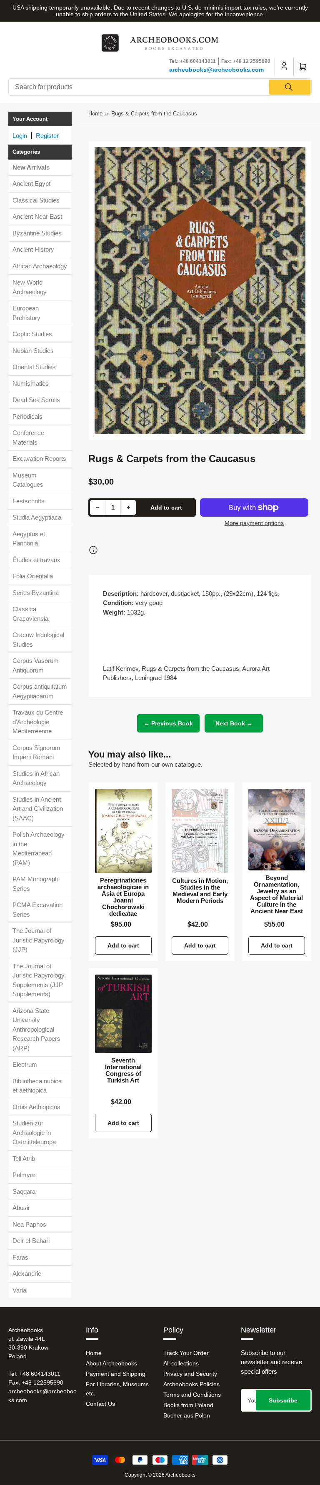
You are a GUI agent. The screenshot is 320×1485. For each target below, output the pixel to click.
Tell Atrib (23, 1158)
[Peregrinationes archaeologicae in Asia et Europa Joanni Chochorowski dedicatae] (123, 831)
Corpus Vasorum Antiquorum (35, 665)
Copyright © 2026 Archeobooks (160, 1475)
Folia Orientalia (32, 576)
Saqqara (23, 1191)
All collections (181, 1363)
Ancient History (33, 249)
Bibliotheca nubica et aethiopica (37, 1086)
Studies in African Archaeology (36, 778)
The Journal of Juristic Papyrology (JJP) (38, 940)
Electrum (24, 1064)
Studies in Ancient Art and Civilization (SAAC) (37, 809)
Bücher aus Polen (186, 1415)
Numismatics (30, 383)
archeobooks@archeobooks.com (216, 69)
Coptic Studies (32, 334)
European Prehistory (26, 313)
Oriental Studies (34, 366)
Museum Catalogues (27, 480)
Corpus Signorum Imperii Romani (36, 752)
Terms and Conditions (192, 1394)
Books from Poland (188, 1405)
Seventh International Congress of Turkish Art (123, 1070)
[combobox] (160, 87)
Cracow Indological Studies (38, 639)
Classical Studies (36, 200)
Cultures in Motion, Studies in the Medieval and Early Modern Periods (200, 891)
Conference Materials (28, 437)
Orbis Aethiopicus (36, 1106)
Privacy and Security (190, 1373)
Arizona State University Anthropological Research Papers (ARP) (36, 1029)
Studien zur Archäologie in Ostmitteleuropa (34, 1132)
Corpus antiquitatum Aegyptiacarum (39, 691)
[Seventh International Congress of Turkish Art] (123, 1014)
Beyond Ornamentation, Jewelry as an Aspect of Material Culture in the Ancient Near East (276, 895)
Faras (20, 1257)
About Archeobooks (111, 1363)
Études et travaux (36, 559)
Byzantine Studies (37, 233)
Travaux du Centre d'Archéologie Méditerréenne (37, 722)
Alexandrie (26, 1273)
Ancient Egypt (31, 183)
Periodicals (27, 416)
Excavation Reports (39, 458)
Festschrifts (28, 501)
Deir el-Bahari (31, 1240)
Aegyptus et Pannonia (28, 538)
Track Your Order (186, 1353)
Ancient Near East (37, 216)
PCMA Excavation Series (37, 909)
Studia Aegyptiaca (36, 517)
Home (95, 113)
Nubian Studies (33, 350)
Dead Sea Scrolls (36, 399)
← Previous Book (168, 723)
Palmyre (23, 1174)
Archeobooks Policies (191, 1384)
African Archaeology (39, 266)
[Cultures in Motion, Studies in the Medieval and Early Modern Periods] (200, 831)
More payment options (254, 523)
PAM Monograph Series (35, 883)
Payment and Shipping (115, 1373)
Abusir (21, 1207)
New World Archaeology (29, 287)
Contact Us (100, 1403)
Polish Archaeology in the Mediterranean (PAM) (38, 848)
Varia (19, 1290)
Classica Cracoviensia (30, 613)
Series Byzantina (35, 592)
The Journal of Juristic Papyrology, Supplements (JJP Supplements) (39, 980)
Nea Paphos (29, 1224)
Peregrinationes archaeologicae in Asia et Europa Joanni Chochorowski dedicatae (123, 897)
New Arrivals (31, 167)
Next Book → (233, 723)
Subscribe (283, 1400)
